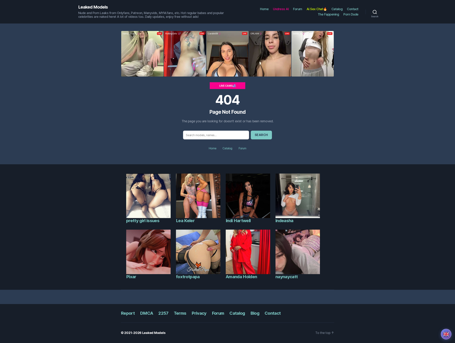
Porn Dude (350, 14)
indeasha (284, 220)
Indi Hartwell (238, 220)
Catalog (337, 9)
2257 (163, 313)
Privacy (199, 313)
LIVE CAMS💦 (227, 85)
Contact (352, 9)
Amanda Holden (241, 276)
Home (264, 9)
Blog (254, 313)
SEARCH (261, 135)
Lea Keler (185, 220)
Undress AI (281, 9)
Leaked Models (93, 7)
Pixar (131, 276)
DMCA (146, 313)
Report (128, 313)
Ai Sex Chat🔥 (317, 9)
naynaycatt (286, 276)
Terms (180, 313)
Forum (297, 9)
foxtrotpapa (188, 276)
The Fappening (328, 14)
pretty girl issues (142, 220)
